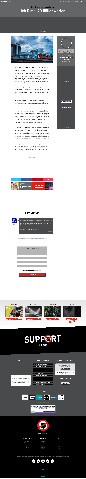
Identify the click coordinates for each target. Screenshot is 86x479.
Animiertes (43, 441)
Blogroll (19, 456)
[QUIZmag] (47, 397)
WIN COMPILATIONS (14, 304)
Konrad (14, 224)
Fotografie (43, 447)
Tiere (58, 449)
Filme (27, 446)
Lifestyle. (76, 1)
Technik (58, 448)
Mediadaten (41, 456)
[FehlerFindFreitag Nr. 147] (52, 313)
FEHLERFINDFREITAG (53, 304)
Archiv (23, 456)
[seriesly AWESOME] (32, 397)
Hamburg (66, 59)
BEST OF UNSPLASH (33, 304)
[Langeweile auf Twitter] (38, 461)
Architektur (43, 442)
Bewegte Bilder (43, 445)
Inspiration (43, 438)
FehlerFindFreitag (27, 442)
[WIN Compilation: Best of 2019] (14, 313)
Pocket (48, 179)
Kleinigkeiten (27, 445)
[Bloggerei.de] (43, 476)
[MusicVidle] (39, 397)
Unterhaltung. (63, 1)
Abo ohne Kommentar (38, 270)
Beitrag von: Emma (66, 55)
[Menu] (81, 1)
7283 (44, 433)
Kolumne (62, 57)
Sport (59, 446)
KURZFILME (72, 304)
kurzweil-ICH (43, 448)
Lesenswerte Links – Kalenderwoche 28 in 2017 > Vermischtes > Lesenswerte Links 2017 (33, 238)
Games (27, 448)
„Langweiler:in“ (61, 366)
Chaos (71, 57)
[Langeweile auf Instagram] (43, 461)
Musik (59, 443)
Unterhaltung (27, 438)
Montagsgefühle (27, 443)
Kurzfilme (27, 447)
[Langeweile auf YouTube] (47, 461)
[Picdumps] (54, 397)
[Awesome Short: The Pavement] (72, 314)
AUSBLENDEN (44, 31)
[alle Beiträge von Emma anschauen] (66, 43)
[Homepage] (7, 1)
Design (43, 446)
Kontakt (35, 456)
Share (27, 179)
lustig (27, 449)
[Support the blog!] (43, 340)
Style (58, 447)
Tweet (16, 179)
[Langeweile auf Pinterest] (52, 461)
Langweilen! (65, 383)
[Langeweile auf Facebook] (33, 461)
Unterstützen (29, 456)
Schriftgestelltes (43, 449)
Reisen (59, 445)
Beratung (53, 456)
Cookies (64, 456)
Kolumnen (58, 442)
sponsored (47, 456)
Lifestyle (67, 57)
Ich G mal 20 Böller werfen (43, 10)
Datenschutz (58, 456)
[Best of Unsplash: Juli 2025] (33, 313)
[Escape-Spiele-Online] (61, 397)
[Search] (84, 1)
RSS (68, 456)
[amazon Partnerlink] (25, 397)
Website (61, 50)
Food (58, 441)
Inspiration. (70, 1)
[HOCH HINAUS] (43, 469)
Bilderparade (27, 441)
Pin (37, 179)
